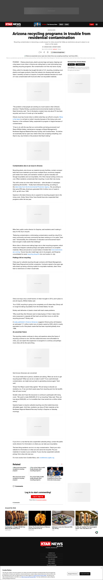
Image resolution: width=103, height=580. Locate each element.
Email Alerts (51, 561)
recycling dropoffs (33, 254)
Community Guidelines (42, 500)
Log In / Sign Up (38, 496)
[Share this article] (44, 52)
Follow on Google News (58, 52)
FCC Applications (51, 565)
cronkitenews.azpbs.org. (47, 458)
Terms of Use (37, 575)
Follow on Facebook (51, 557)
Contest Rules (51, 555)
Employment (51, 563)
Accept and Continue (85, 573)
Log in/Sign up (71, 67)
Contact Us (51, 553)
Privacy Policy (43, 575)
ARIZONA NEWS (51, 30)
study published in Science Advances (26, 322)
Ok (101, 567)
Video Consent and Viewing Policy (28, 577)
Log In (91, 24)
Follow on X (51, 559)
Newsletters (81, 64)
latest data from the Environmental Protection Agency (32, 187)
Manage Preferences (72, 573)
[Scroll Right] (61, 464)
